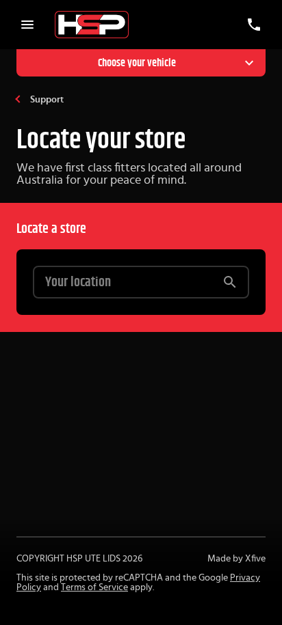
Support (47, 100)
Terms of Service (94, 587)
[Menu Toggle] (27, 25)
